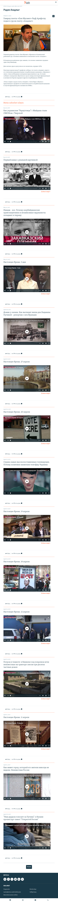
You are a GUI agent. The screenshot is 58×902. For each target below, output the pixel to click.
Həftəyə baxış (33, 892)
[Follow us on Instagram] (8, 879)
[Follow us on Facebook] (4, 879)
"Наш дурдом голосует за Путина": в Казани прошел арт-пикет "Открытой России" (30, 825)
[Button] (7, 97)
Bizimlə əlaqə (33, 889)
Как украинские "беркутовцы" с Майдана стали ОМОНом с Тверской (26, 119)
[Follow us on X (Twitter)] (11, 879)
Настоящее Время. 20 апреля (14, 418)
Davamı (29, 867)
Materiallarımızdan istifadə (10, 895)
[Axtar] (48, 900)
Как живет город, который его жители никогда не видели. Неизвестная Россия (30, 776)
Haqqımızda (6, 889)
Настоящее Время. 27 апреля (14, 367)
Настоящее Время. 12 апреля (14, 617)
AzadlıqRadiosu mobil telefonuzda (12, 892)
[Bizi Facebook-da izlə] (10, 900)
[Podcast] (22, 879)
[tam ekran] (48, 141)
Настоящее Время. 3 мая (12, 268)
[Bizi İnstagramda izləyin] (22, 900)
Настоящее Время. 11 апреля (14, 723)
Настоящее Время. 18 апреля (14, 567)
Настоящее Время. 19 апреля (14, 517)
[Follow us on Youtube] (15, 879)
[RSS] (18, 879)
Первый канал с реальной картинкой (16, 166)
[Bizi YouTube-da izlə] (35, 900)
